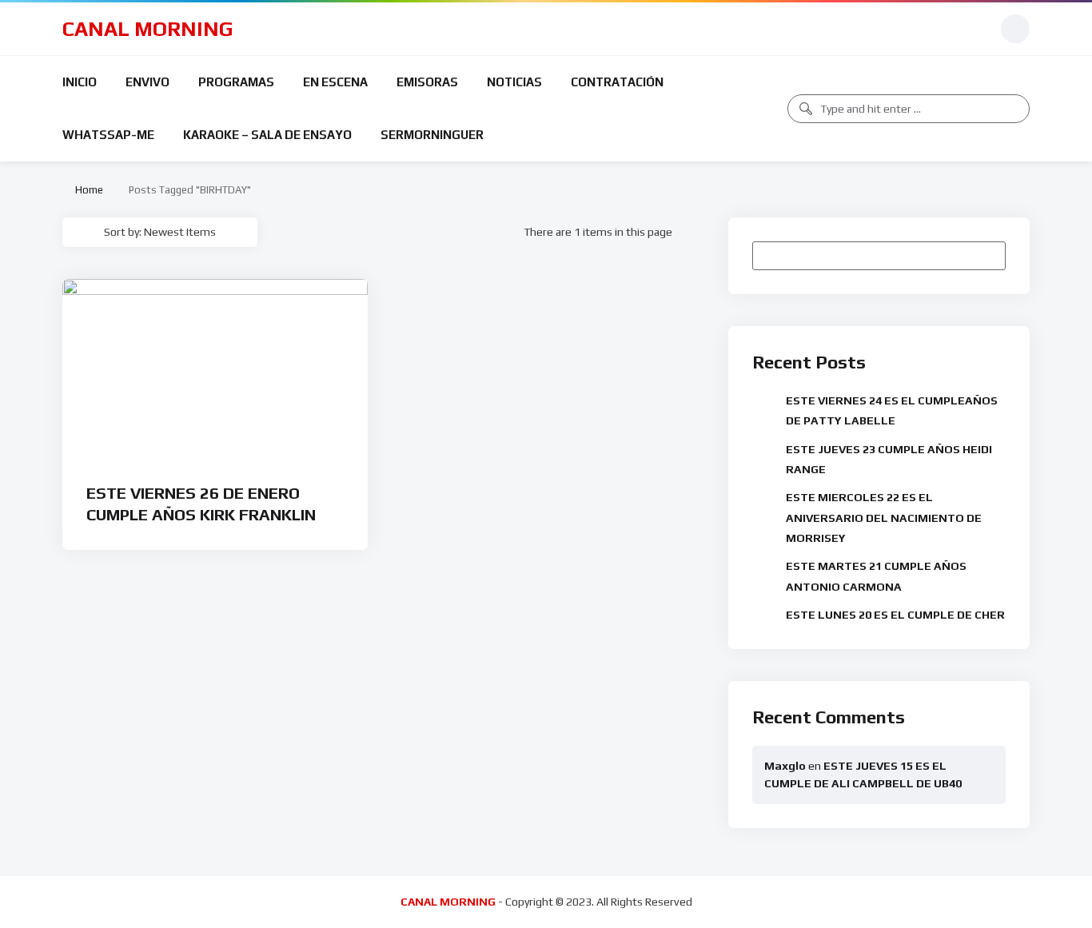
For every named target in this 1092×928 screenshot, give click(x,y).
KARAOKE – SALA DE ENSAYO (267, 134)
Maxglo (785, 765)
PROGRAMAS (236, 82)
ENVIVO (147, 82)
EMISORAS (427, 82)
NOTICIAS (514, 82)
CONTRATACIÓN (617, 82)
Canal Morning (147, 29)
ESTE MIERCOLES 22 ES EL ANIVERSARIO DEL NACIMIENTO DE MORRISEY (884, 517)
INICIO (79, 82)
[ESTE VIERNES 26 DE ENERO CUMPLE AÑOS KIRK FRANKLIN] (215, 370)
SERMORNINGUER (432, 134)
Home (86, 190)
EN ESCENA (335, 82)
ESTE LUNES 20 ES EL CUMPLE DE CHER (895, 614)
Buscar (985, 255)
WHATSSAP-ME (108, 134)
